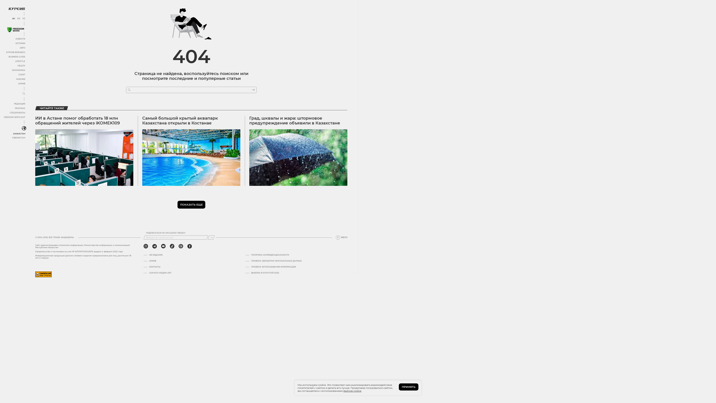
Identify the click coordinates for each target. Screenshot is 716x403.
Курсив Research (15, 52)
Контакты (154, 267)
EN (18, 19)
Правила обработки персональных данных (276, 261)
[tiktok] (172, 246)
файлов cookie (352, 390)
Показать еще (191, 204)
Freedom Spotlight (14, 117)
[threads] (181, 246)
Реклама (20, 108)
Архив (21, 83)
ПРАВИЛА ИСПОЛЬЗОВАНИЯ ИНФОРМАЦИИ (273, 267)
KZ (24, 19)
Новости (20, 39)
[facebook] (189, 246)
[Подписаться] (211, 237)
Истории (20, 43)
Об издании (156, 255)
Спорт (21, 75)
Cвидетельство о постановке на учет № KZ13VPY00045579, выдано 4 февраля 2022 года (79, 251)
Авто (22, 48)
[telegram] (154, 246)
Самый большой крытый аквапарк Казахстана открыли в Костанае (180, 121)
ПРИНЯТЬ (408, 387)
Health (21, 66)
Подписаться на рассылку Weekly (166, 233)
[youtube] (163, 246)
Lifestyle (20, 61)
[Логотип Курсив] (16, 8)
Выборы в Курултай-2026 (265, 273)
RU (13, 19)
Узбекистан (18, 138)
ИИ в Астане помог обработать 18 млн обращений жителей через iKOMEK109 (77, 121)
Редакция (19, 104)
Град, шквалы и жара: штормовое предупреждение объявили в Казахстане (294, 121)
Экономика (18, 70)
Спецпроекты (17, 113)
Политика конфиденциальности (270, 255)
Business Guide (17, 57)
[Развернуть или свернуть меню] (24, 93)
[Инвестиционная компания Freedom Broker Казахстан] (15, 29)
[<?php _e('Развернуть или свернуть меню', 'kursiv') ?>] (24, 128)
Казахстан (19, 133)
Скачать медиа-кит (160, 273)
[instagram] (146, 246)
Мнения (20, 79)
